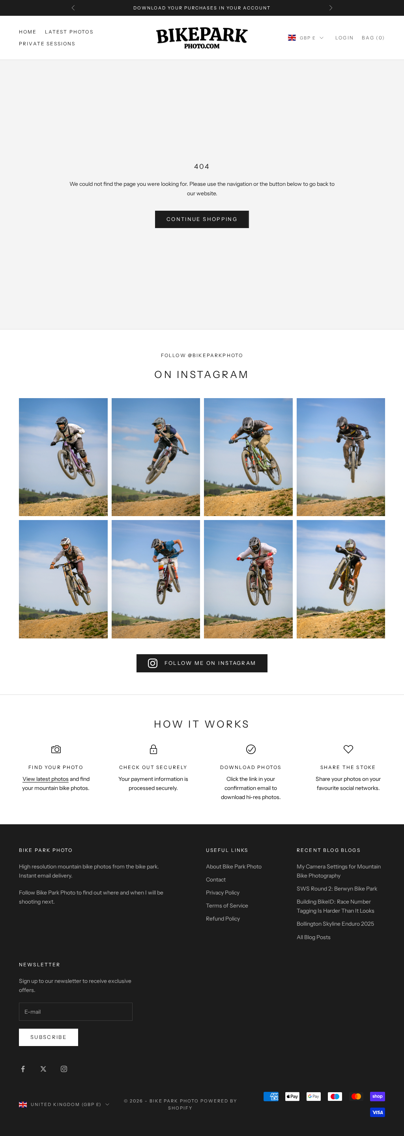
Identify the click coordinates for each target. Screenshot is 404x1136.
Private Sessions (47, 44)
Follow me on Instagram (210, 663)
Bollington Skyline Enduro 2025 (335, 923)
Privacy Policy (222, 892)
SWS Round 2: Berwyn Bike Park (337, 888)
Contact (216, 879)
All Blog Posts (314, 937)
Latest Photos (69, 32)
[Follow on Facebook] (23, 1069)
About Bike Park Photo (234, 866)
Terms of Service (227, 905)
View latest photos (45, 778)
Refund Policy (223, 918)
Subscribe (48, 1037)
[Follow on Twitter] (43, 1069)
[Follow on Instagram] (64, 1069)
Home (28, 32)
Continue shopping (202, 219)
